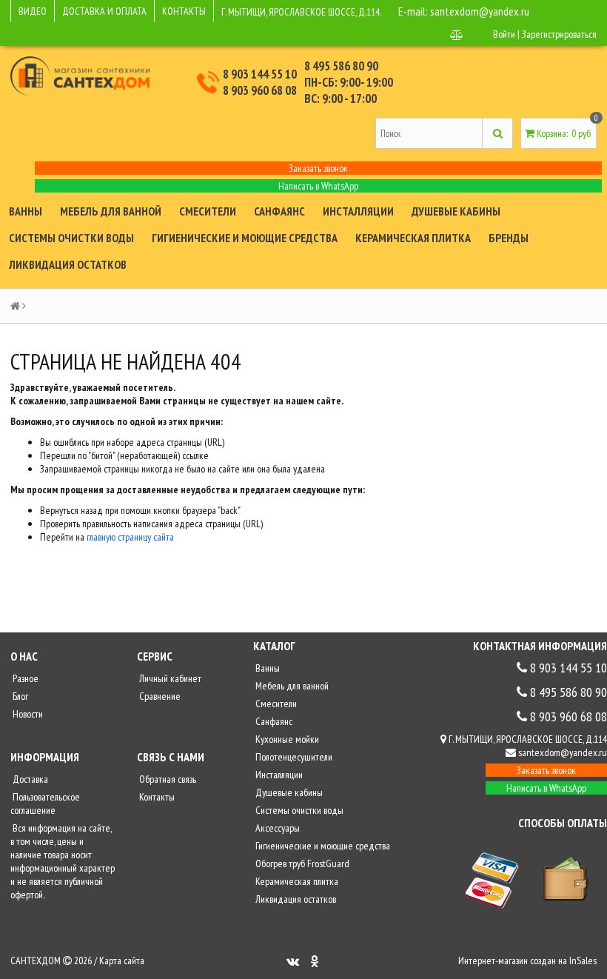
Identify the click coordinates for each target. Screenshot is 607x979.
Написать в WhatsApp (318, 186)
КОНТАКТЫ (184, 11)
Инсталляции (358, 211)
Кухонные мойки (286, 739)
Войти (504, 34)
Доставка (29, 779)
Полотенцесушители (292, 757)
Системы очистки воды (71, 237)
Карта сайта (121, 960)
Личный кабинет (169, 678)
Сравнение (159, 696)
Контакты (156, 796)
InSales (583, 960)
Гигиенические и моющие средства (245, 237)
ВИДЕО (33, 11)
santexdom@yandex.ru (479, 11)
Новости (26, 714)
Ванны (25, 211)
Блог (19, 696)
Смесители (207, 211)
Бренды (509, 237)
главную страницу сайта (130, 537)
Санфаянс (279, 211)
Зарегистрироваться (559, 34)
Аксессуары (276, 828)
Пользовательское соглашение (45, 803)
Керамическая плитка (413, 237)
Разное (24, 678)
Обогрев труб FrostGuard (301, 863)
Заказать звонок (318, 168)
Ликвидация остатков (68, 264)
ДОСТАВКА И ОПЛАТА (104, 11)
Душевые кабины (456, 211)
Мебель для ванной (110, 211)
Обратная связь (166, 779)
